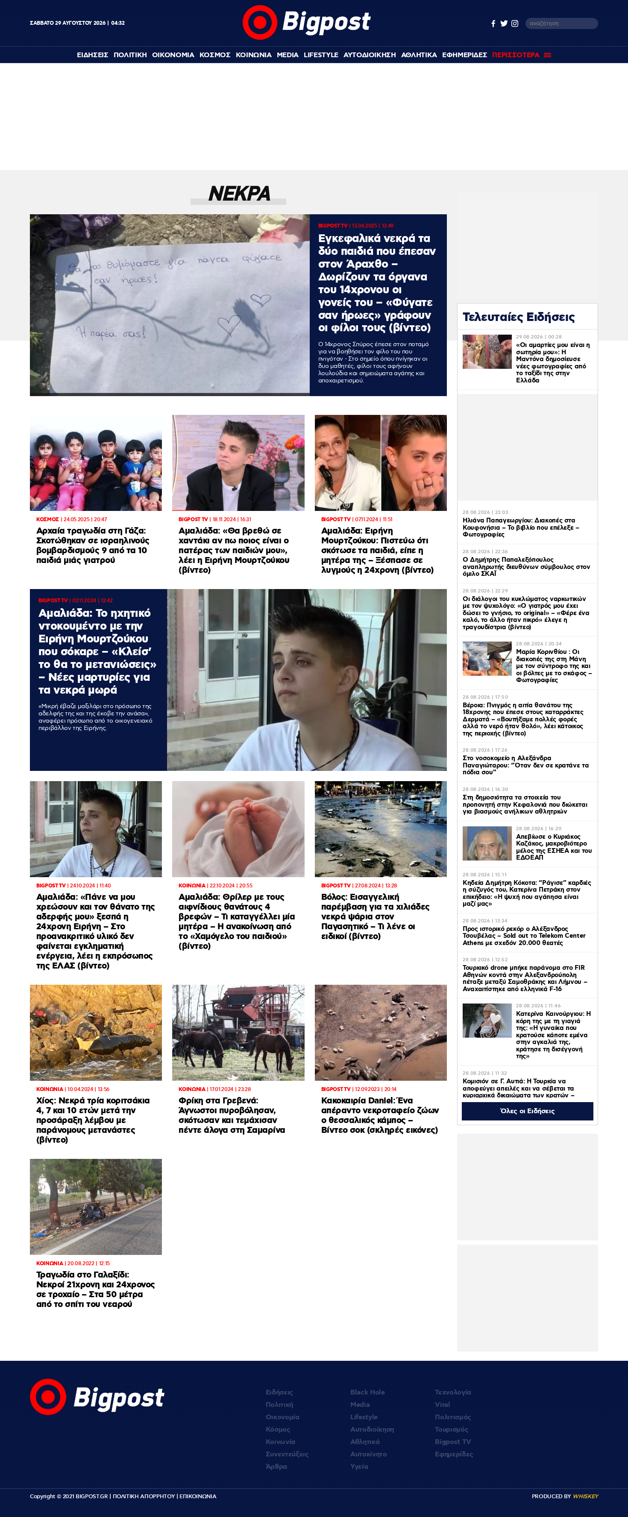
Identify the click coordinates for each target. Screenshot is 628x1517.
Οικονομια (173, 55)
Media (288, 55)
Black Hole (367, 1392)
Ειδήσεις (279, 1392)
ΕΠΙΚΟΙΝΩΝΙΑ (197, 1496)
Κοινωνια (254, 55)
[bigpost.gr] (307, 37)
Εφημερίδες (454, 1454)
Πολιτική (279, 1404)
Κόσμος (278, 1429)
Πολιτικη (130, 55)
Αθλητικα (419, 55)
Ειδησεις (92, 55)
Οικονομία (282, 1417)
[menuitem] (92, 55)
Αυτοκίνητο (368, 1454)
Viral (442, 1404)
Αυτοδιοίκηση (372, 1429)
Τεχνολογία (453, 1392)
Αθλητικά (364, 1442)
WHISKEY (585, 1496)
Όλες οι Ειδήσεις (528, 1111)
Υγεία (359, 1466)
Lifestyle (321, 55)
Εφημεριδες (464, 55)
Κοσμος (215, 55)
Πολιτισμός (453, 1417)
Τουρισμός (451, 1429)
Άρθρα (276, 1466)
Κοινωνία (280, 1442)
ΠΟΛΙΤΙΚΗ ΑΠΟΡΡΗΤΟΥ (144, 1496)
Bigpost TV (453, 1442)
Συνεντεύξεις (287, 1454)
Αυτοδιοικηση (369, 55)
